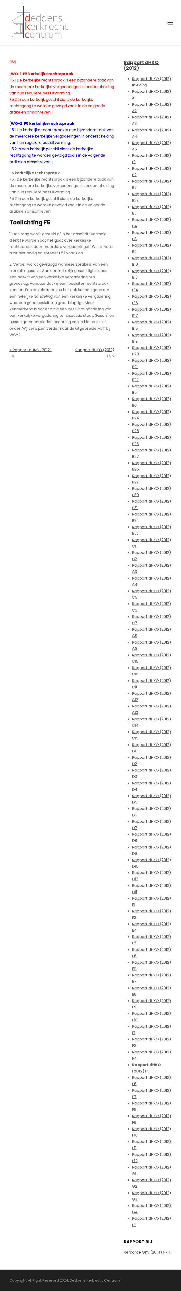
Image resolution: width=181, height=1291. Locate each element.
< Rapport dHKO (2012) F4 (30, 353)
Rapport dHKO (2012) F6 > (94, 353)
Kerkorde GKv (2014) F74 (147, 1252)
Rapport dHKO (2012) (141, 65)
